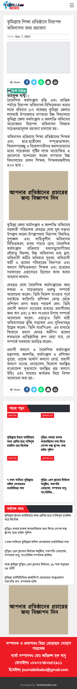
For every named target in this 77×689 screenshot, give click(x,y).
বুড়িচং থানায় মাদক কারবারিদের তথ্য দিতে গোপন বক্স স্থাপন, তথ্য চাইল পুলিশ (36, 531)
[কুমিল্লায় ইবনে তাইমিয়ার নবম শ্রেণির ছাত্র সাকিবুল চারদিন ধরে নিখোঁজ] (21, 423)
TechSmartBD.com (46, 685)
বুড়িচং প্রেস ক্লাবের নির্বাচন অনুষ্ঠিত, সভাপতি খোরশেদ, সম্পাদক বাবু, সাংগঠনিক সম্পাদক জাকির (36, 553)
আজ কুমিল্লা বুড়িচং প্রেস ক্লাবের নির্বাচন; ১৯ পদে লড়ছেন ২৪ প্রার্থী (37, 566)
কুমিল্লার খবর (47, 415)
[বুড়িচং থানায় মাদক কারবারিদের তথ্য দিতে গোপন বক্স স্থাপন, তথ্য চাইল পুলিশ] (55, 423)
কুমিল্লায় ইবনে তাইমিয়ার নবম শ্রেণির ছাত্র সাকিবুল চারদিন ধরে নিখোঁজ (38, 517)
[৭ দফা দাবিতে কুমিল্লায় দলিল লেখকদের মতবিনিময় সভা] (21, 466)
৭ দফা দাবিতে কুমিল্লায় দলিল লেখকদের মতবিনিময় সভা (37, 542)
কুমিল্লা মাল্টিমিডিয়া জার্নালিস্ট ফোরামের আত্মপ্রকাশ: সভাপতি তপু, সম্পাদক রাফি (34, 580)
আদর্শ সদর (12, 415)
